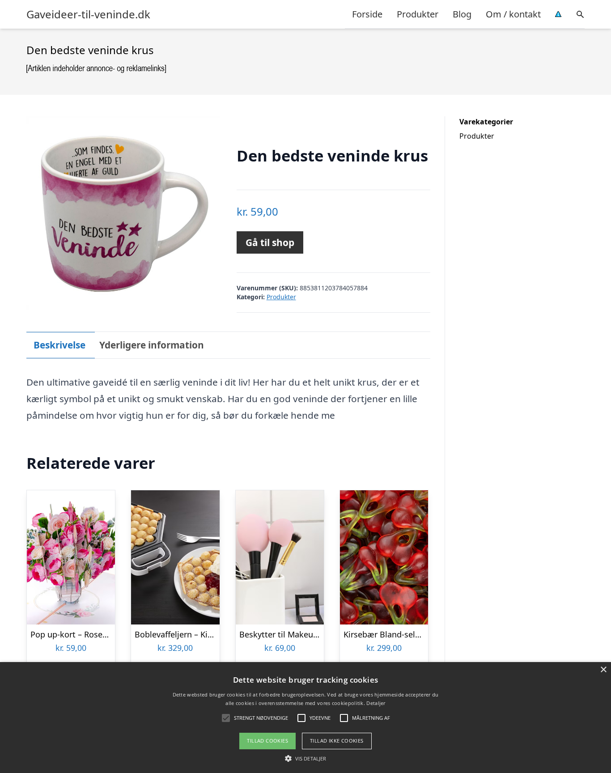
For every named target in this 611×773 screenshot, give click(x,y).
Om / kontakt (513, 14)
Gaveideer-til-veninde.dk (88, 14)
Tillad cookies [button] (267, 740)
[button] (305, 758)
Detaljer (375, 703)
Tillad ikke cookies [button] (337, 740)
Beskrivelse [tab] (59, 345)
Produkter (417, 14)
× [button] (603, 670)
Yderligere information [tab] (151, 345)
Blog (462, 14)
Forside (367, 14)
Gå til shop (270, 242)
